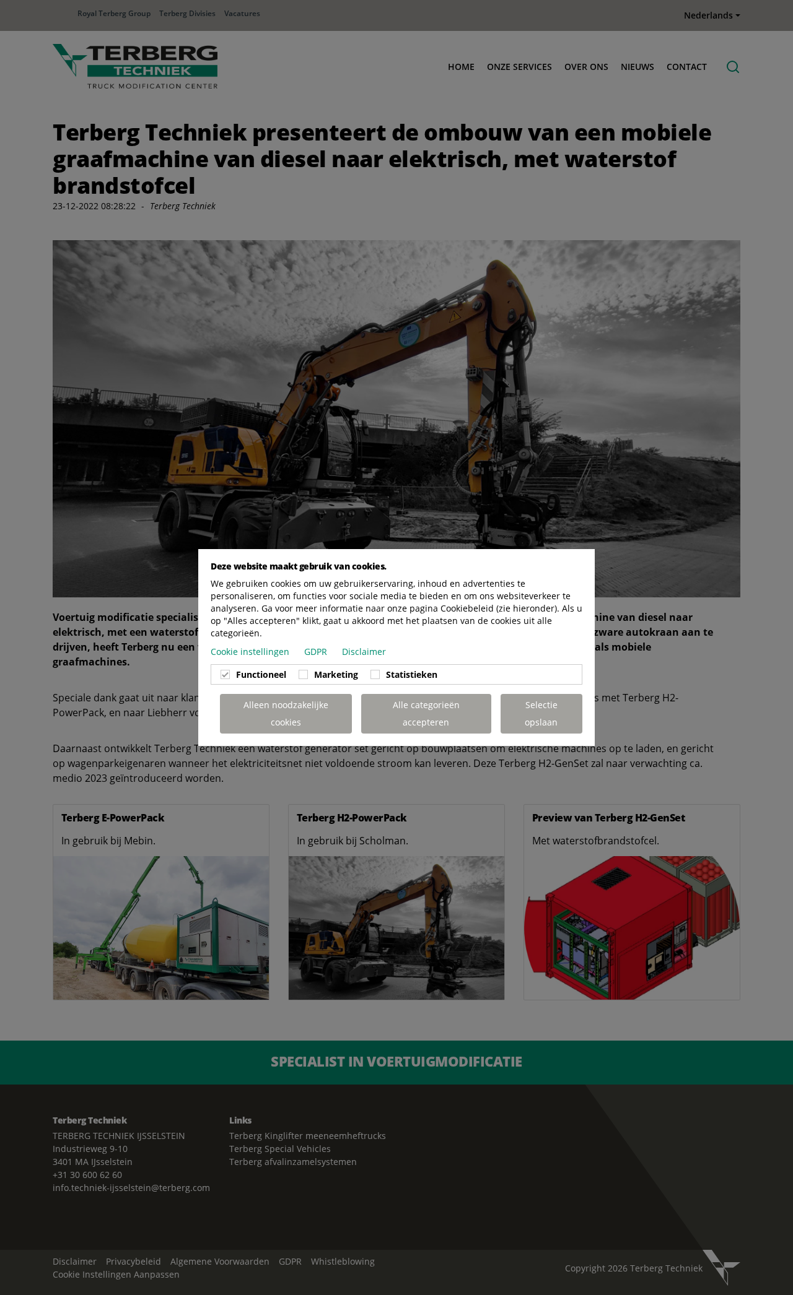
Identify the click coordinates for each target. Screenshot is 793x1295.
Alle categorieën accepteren (426, 713)
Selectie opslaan (541, 713)
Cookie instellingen (251, 651)
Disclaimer (364, 651)
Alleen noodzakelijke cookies (285, 713)
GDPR (317, 651)
